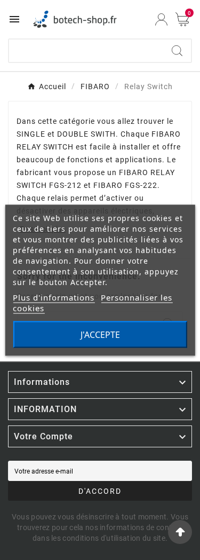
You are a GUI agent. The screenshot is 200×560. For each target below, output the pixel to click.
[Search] (177, 51)
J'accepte (100, 334)
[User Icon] (161, 19)
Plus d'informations (53, 296)
